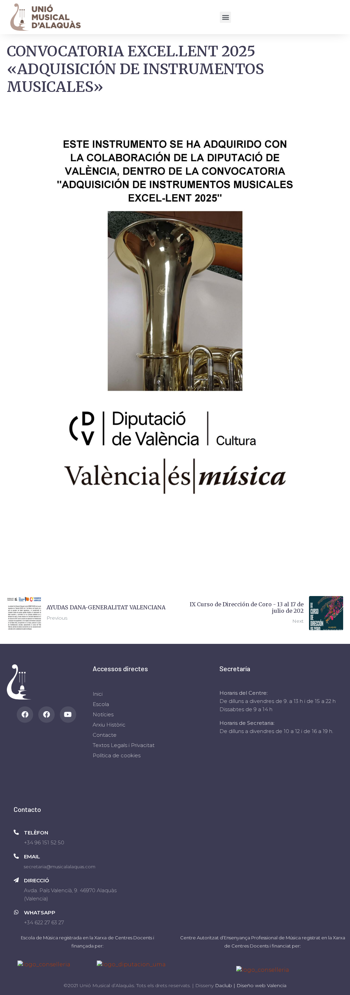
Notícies (103, 714)
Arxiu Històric (109, 724)
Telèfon (36, 832)
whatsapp (39, 912)
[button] (225, 17)
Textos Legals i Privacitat (123, 745)
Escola (101, 704)
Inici (98, 694)
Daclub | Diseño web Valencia (250, 985)
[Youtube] (68, 714)
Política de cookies (116, 755)
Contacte (105, 735)
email (32, 856)
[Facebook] (25, 714)
